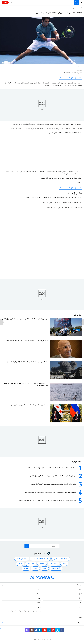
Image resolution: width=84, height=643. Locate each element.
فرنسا (20, 563)
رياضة (72, 8)
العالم (39, 589)
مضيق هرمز (31, 563)
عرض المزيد (79, 622)
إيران (64, 563)
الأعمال (80, 594)
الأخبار (77, 8)
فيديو (80, 607)
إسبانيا (35, 568)
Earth (39, 594)
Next (80, 598)
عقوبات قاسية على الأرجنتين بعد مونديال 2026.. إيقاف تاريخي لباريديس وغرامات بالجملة (54, 197)
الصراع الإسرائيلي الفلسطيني (40, 558)
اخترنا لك (78, 315)
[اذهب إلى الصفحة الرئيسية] (76, 2)
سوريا (44, 568)
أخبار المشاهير (56, 568)
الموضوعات (79, 585)
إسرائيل (42, 563)
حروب (26, 568)
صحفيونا (80, 611)
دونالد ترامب (53, 563)
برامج (39, 607)
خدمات (80, 617)
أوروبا (80, 589)
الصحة (39, 598)
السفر (81, 602)
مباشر (5, 2)
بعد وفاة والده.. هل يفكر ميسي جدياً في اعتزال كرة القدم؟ (64, 208)
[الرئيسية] (81, 8)
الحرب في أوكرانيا (22, 558)
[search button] (26, 546)
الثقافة (39, 602)
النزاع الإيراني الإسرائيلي (60, 558)
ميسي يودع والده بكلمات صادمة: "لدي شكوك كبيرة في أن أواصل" (61, 202)
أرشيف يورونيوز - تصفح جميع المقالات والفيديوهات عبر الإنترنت (24, 611)
